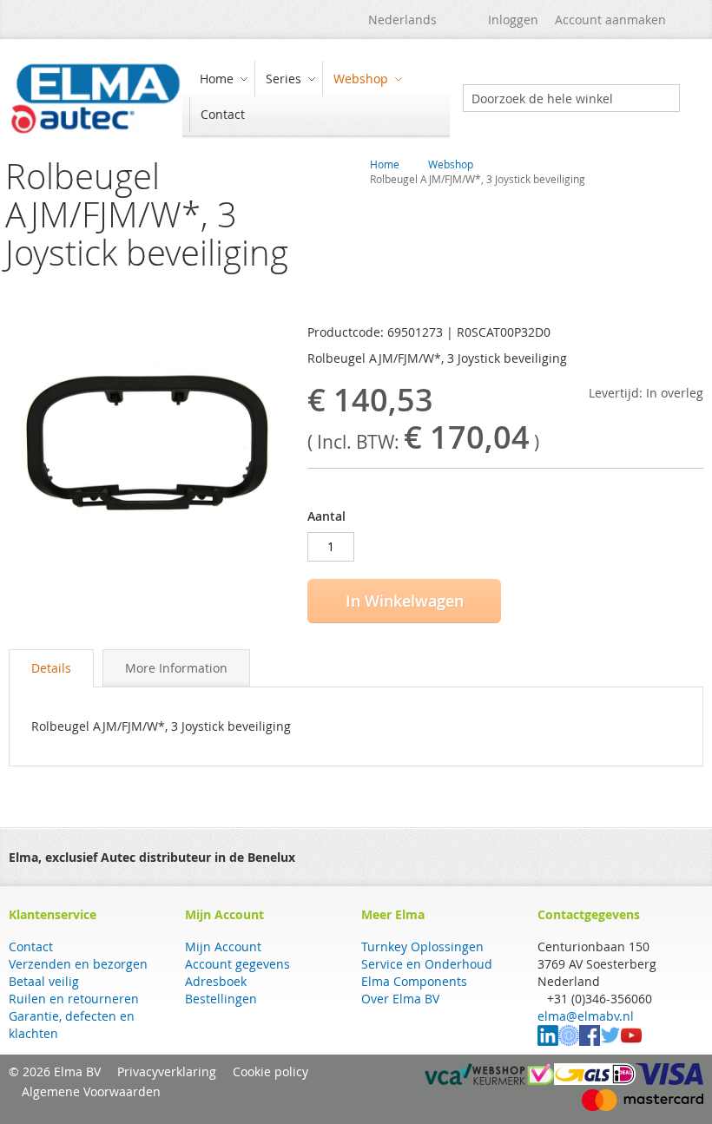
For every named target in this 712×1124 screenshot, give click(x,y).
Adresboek (216, 981)
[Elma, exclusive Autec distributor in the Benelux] (95, 98)
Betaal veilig (44, 981)
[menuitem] (221, 78)
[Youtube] (631, 1041)
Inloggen (513, 19)
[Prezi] (568, 1041)
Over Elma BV (400, 998)
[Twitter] (610, 1041)
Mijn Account (223, 946)
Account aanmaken (610, 19)
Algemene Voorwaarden (91, 1091)
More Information (176, 668)
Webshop (450, 164)
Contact (31, 946)
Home (384, 164)
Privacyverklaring (166, 1071)
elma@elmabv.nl (585, 1016)
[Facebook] (589, 1041)
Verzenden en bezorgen (78, 964)
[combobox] (571, 98)
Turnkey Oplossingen (422, 946)
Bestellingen (221, 998)
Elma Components (414, 981)
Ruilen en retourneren (74, 998)
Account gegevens (237, 964)
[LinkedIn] (547, 1041)
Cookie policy (270, 1071)
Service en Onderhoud (426, 964)
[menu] (316, 98)
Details (51, 668)
